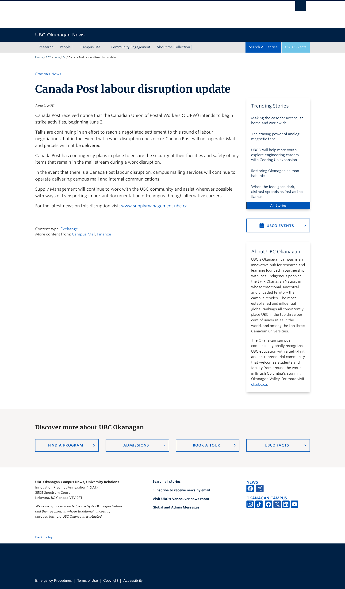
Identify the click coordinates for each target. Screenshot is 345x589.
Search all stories (167, 481)
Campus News (48, 74)
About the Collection (173, 47)
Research (46, 47)
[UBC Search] (300, 6)
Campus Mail (83, 234)
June (57, 57)
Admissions (136, 445)
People (65, 47)
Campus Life (90, 47)
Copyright (110, 580)
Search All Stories (263, 47)
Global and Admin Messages (176, 507)
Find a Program (65, 445)
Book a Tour (206, 445)
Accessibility (133, 580)
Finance (104, 234)
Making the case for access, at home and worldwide (277, 120)
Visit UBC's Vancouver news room (181, 499)
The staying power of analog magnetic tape (275, 136)
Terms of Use (87, 580)
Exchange (69, 229)
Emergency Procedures (53, 580)
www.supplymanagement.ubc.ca (154, 205)
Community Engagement (130, 47)
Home (39, 57)
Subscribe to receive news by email (181, 490)
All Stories (278, 205)
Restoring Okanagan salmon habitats (275, 173)
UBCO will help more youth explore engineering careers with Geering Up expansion (275, 155)
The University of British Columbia (45, 14)
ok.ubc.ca (259, 384)
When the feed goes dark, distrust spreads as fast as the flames (277, 192)
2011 (48, 57)
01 (64, 57)
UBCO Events (295, 47)
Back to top (44, 537)
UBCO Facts (277, 445)
